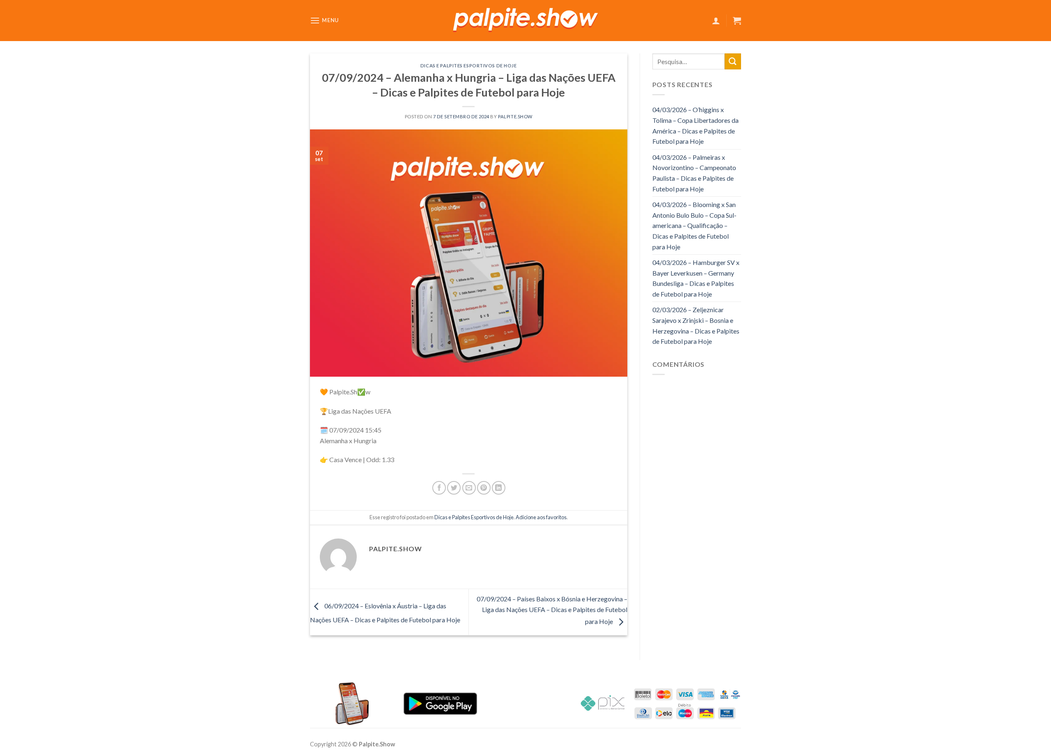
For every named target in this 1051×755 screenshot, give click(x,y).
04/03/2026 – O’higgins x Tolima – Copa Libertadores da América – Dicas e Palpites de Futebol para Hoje (695, 125)
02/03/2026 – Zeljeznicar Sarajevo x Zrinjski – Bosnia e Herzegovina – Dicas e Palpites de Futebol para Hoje (695, 325)
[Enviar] (733, 61)
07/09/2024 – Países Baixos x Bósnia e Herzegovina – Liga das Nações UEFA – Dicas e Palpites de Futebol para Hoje (552, 610)
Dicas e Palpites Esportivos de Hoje (468, 65)
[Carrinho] (737, 21)
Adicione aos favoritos (541, 517)
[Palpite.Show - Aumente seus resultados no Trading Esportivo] (526, 20)
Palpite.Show (515, 116)
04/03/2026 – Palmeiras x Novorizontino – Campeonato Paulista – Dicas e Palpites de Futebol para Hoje (694, 173)
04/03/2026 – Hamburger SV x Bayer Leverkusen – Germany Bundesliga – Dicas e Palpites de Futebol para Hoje (695, 278)
